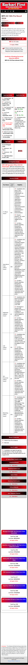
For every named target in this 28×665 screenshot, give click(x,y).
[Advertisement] (14, 79)
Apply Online (14, 44)
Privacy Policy (11, 661)
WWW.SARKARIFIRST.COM (14, 38)
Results (6, 25)
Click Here (14, 465)
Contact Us (17, 661)
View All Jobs (15, 41)
